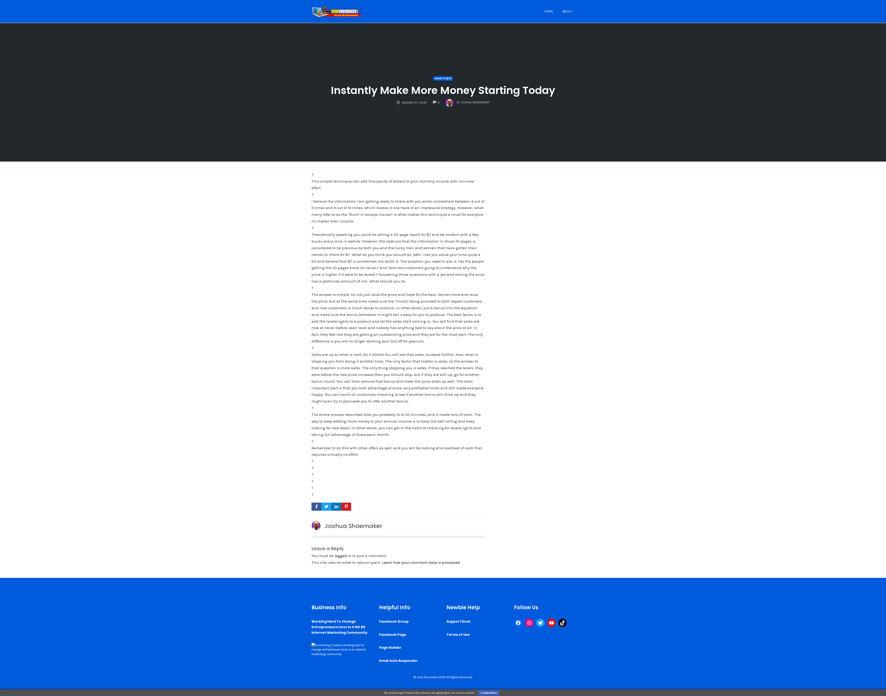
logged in (343, 555)
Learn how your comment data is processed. (421, 562)
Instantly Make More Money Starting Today (443, 90)
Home (549, 11)
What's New (443, 78)
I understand (489, 692)
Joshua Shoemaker (353, 526)
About (567, 11)
